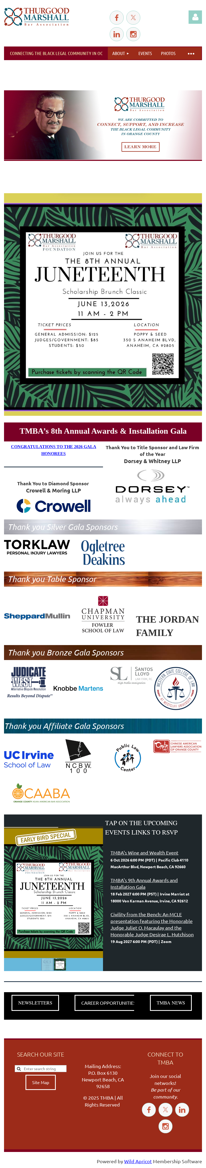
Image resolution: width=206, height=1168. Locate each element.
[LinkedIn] (117, 34)
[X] (133, 18)
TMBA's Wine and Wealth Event (144, 852)
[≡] (190, 53)
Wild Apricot (138, 1161)
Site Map (40, 1082)
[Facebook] (117, 18)
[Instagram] (133, 34)
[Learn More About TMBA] (103, 125)
